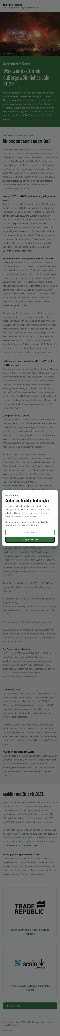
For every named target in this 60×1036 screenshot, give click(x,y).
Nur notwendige (30, 532)
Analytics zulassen (30, 539)
